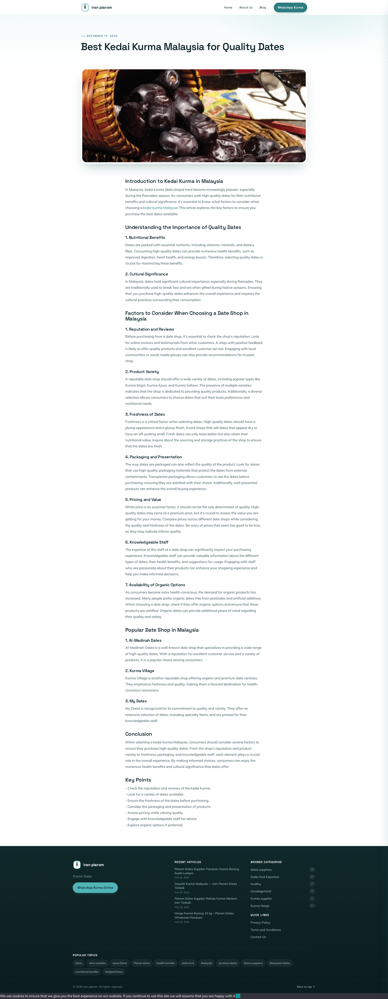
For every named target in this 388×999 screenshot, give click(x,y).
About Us (246, 7)
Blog (262, 7)
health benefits (166, 963)
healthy (282, 884)
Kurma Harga (282, 906)
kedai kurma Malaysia (160, 207)
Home (228, 7)
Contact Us (258, 937)
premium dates (228, 963)
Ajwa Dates (120, 963)
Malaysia (206, 963)
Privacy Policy (260, 922)
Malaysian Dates (280, 963)
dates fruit (188, 963)
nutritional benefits (86, 971)
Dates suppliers (253, 963)
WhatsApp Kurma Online (95, 887)
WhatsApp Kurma (290, 7)
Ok (238, 996)
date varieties (97, 963)
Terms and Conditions (266, 930)
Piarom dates (142, 963)
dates (78, 963)
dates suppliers (282, 869)
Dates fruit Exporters (282, 877)
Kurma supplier (282, 898)
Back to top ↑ (306, 986)
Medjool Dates (113, 971)
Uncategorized (282, 891)
